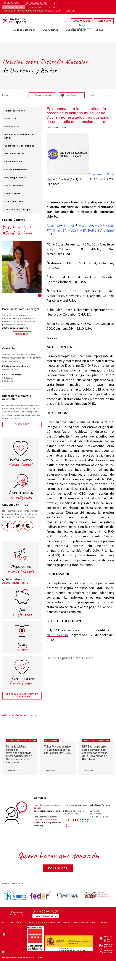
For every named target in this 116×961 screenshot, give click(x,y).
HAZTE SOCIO (104, 21)
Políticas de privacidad (85, 922)
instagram (34, 3)
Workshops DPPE (14, 153)
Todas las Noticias (14, 110)
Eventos (53, 7)
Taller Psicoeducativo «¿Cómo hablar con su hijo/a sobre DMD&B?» (58, 749)
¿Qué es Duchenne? (24, 29)
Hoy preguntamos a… (16, 177)
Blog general (51, 740)
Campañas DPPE (13, 201)
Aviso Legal (7, 922)
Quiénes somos (36, 7)
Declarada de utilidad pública (17, 913)
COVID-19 (10, 118)
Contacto (70, 11)
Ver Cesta (69, 95)
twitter (26, 3)
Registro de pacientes (13, 7)
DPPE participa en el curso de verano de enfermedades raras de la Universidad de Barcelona (94, 753)
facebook (30, 3)
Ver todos (40, 295)
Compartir (92, 95)
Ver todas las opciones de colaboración (22, 695)
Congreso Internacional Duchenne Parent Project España (31, 11)
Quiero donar (82, 21)
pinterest (45, 3)
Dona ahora (58, 868)
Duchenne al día (13, 161)
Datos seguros (64, 922)
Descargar (22, 334)
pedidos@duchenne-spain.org (49, 810)
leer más (12, 770)
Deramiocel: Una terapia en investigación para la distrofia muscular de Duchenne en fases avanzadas (19, 754)
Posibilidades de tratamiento (21, 740)
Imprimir (107, 95)
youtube (38, 3)
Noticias (98, 29)
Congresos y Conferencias (19, 145)
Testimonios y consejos (17, 209)
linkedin (42, 3)
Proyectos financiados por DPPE (19, 136)
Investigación (11, 126)
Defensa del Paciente (16, 169)
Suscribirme (22, 424)
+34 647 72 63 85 (10, 3)
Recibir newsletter (45, 916)
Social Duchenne (13, 185)
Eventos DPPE (12, 193)
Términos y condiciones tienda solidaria (35, 922)
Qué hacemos (50, 29)
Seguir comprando (43, 95)
